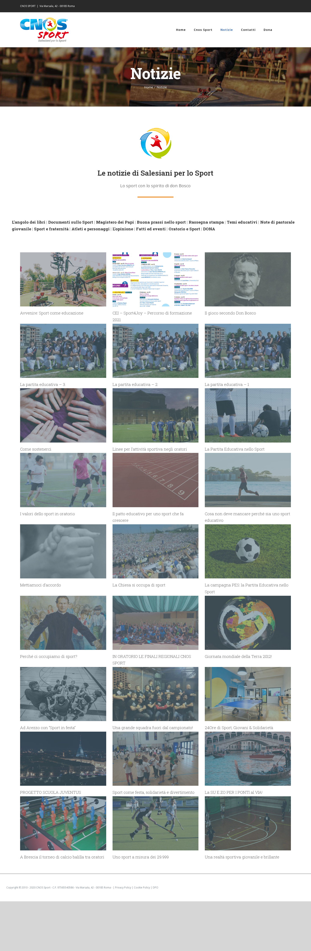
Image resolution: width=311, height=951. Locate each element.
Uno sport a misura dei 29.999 (141, 856)
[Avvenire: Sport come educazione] (63, 279)
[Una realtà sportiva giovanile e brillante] (248, 823)
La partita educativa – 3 (42, 384)
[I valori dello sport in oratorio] (63, 480)
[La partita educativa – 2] (156, 351)
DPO (155, 887)
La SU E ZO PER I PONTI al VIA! (234, 792)
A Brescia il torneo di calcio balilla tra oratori (62, 856)
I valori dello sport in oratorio (47, 513)
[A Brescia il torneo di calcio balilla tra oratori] (63, 823)
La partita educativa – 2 (135, 384)
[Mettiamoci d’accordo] (63, 551)
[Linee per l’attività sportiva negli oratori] (156, 415)
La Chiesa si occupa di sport (139, 585)
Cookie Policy (142, 887)
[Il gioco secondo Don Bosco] (248, 279)
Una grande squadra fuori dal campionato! (153, 727)
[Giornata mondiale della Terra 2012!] (248, 623)
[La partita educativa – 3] (63, 351)
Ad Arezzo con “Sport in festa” (48, 727)
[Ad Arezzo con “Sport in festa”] (63, 694)
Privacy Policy (123, 887)
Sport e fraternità (51, 228)
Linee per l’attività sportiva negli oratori (150, 449)
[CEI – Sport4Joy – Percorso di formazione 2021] (156, 279)
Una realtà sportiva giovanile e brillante (242, 856)
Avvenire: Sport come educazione (51, 313)
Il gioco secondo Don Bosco (230, 313)
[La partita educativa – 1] (248, 351)
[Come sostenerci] (63, 415)
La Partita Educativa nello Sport (234, 449)
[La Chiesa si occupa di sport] (156, 551)
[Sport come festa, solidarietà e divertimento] (156, 759)
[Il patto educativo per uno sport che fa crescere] (156, 480)
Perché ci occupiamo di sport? (48, 656)
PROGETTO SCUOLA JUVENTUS (50, 792)
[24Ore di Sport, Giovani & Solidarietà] (248, 694)
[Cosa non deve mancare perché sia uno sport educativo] (248, 480)
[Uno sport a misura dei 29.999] (156, 823)
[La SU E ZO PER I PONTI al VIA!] (248, 759)
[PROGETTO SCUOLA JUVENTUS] (63, 759)
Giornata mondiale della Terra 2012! (238, 656)
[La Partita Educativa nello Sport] (248, 415)
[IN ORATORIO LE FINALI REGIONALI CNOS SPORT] (156, 623)
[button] (281, 29)
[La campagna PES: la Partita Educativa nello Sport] (248, 551)
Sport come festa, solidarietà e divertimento (153, 792)
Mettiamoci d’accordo (40, 585)
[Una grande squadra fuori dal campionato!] (156, 694)
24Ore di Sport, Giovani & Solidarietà (239, 727)
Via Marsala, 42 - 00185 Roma (57, 6)
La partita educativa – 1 (227, 384)
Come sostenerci (35, 449)
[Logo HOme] (155, 129)
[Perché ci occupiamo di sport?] (63, 623)
